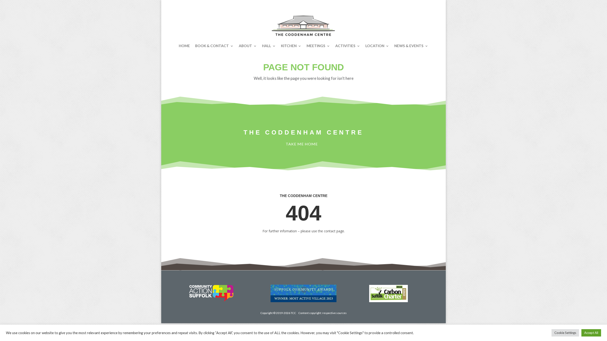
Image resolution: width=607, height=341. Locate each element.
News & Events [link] (408, 46)
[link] (303, 25)
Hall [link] (266, 46)
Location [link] (374, 46)
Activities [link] (345, 46)
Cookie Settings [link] (565, 333)
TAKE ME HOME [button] (302, 144)
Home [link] (184, 46)
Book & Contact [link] (212, 46)
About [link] (245, 46)
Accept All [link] (591, 333)
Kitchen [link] (289, 46)
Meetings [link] (316, 46)
